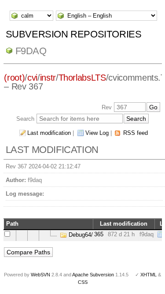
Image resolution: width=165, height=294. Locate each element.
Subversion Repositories (74, 34)
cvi (32, 77)
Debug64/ (80, 234)
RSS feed (135, 133)
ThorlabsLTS (82, 77)
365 (98, 234)
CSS (83, 282)
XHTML (148, 274)
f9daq (31, 50)
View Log (97, 133)
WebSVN (40, 274)
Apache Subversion (93, 274)
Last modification (49, 133)
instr (48, 77)
